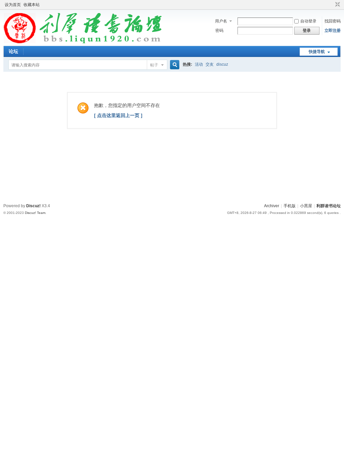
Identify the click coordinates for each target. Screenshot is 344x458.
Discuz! (33, 206)
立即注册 (333, 30)
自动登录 (308, 21)
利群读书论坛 (328, 206)
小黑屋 (306, 206)
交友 (210, 64)
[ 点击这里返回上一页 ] (118, 115)
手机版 (290, 206)
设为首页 (13, 4)
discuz (222, 64)
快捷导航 (317, 51)
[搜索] (173, 65)
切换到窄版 (337, 5)
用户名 (221, 21)
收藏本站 (32, 4)
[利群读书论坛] (84, 42)
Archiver (271, 206)
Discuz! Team (35, 213)
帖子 (154, 65)
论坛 (13, 51)
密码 (219, 30)
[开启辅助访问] (331, 5)
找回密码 (333, 21)
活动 (199, 64)
